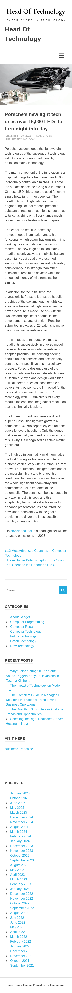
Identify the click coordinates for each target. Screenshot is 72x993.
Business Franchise (19, 749)
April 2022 (17, 932)
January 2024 (20, 841)
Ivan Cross (44, 135)
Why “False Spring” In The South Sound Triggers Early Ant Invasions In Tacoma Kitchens (32, 675)
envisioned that (21, 531)
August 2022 (19, 913)
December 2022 (21, 893)
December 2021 (21, 951)
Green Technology (23, 641)
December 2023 (21, 846)
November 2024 (21, 822)
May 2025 (17, 807)
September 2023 (22, 860)
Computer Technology (25, 631)
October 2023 (19, 855)
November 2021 (21, 956)
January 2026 (20, 793)
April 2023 (17, 874)
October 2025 (19, 798)
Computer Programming (27, 622)
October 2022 (19, 903)
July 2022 (17, 917)
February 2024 (20, 836)
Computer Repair (22, 626)
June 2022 (17, 922)
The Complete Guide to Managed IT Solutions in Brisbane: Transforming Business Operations (33, 699)
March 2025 (18, 812)
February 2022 (20, 941)
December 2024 (21, 817)
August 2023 (19, 865)
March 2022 (18, 936)
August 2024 (19, 827)
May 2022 (17, 927)
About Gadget (20, 617)
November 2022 (21, 898)
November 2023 (21, 850)
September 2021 (22, 965)
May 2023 (17, 870)
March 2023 (18, 879)
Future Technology (20, 139)
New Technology (22, 646)
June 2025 (17, 803)
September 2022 (22, 908)
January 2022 (20, 946)
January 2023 (20, 889)
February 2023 (20, 884)
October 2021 (19, 960)
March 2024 (18, 831)
